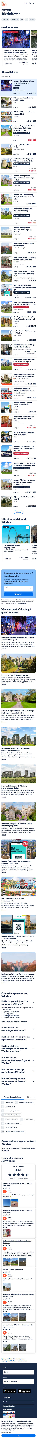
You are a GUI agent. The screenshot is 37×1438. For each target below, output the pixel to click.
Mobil (4, 1387)
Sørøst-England (19, 1359)
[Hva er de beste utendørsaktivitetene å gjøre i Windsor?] (34, 1060)
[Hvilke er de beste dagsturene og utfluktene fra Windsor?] (34, 1038)
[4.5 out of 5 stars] (18, 1174)
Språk (5, 1368)
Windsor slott (7, 1010)
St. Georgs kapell (8, 1014)
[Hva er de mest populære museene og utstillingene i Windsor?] (34, 1081)
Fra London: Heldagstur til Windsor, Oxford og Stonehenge (17, 1184)
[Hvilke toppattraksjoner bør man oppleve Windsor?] (34, 1003)
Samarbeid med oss (9, 1406)
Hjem (3, 1359)
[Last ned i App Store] (24, 1391)
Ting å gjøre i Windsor (8, 1361)
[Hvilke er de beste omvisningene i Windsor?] (34, 1029)
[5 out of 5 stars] (18, 1188)
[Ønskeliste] (26, 3)
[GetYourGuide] (3, 3)
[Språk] (29, 3)
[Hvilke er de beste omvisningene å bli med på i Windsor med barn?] (34, 1049)
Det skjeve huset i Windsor (11, 1018)
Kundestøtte (6, 1397)
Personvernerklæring (20, 603)
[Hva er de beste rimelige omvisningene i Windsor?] (34, 1071)
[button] (18, 87)
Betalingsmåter (7, 1409)
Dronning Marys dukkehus (11, 1016)
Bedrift (5, 1402)
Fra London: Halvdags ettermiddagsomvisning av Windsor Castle (18, 1295)
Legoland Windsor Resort (11, 1012)
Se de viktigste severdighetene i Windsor (14, 1021)
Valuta (5, 1377)
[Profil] (34, 3)
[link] (18, 87)
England (9, 1359)
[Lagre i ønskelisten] (27, 32)
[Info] (10, 76)
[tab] (12, 1097)
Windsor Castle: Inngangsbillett (13, 1269)
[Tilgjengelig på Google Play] (9, 1391)
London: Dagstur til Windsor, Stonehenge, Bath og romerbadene (18, 1326)
